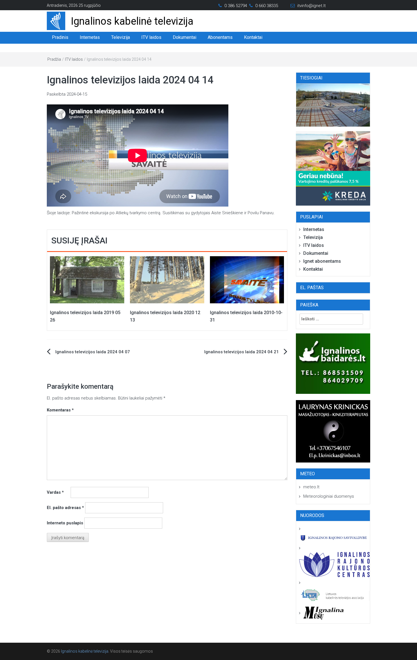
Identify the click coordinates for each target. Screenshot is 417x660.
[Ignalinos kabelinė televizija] (56, 20)
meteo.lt (311, 486)
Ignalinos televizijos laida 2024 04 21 (241, 351)
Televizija (120, 37)
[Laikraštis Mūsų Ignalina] (321, 612)
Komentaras (60, 410)
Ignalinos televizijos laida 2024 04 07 (92, 351)
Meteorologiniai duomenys (328, 496)
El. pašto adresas (65, 507)
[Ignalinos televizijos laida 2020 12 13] (167, 279)
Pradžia (54, 59)
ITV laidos (151, 37)
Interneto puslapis (65, 523)
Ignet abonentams (322, 261)
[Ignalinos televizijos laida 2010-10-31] (247, 279)
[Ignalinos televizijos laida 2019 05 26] (87, 279)
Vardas (55, 492)
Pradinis (60, 37)
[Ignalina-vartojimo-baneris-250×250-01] (333, 168)
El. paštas (312, 287)
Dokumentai (184, 37)
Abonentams (220, 37)
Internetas (90, 37)
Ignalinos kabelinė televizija (132, 21)
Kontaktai (253, 37)
